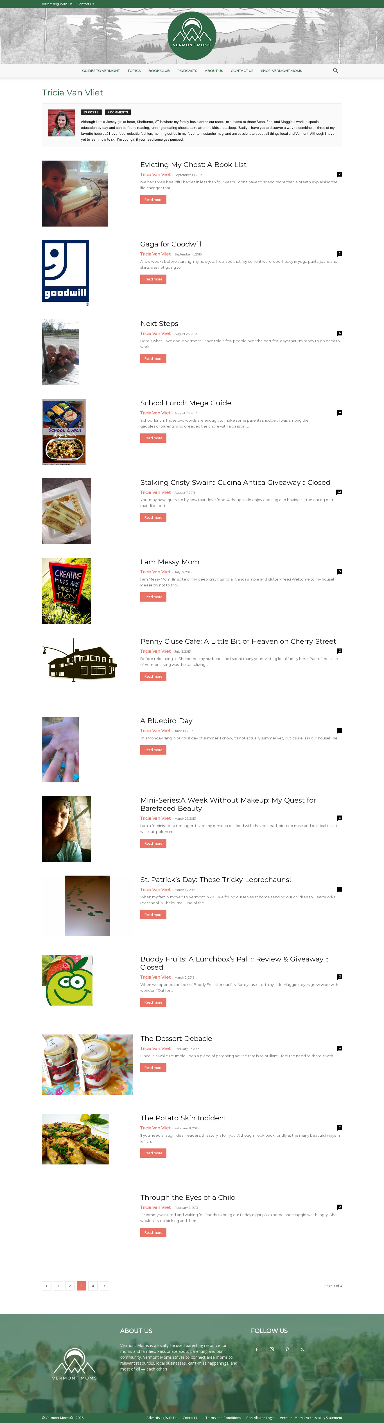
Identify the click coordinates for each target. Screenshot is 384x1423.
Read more (153, 200)
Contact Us (86, 4)
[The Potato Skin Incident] (75, 1139)
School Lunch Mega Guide (185, 403)
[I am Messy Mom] (66, 591)
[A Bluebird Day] (60, 749)
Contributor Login (260, 1417)
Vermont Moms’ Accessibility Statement (311, 1417)
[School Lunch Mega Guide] (64, 432)
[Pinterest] (287, 1349)
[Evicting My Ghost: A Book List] (75, 194)
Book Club (159, 70)
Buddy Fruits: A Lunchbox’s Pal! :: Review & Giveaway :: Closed (234, 963)
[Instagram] (271, 1349)
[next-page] (104, 1285)
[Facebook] (256, 1349)
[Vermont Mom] (192, 36)
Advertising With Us (57, 4)
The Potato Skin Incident (183, 1118)
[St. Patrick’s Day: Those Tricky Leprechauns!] (87, 906)
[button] (335, 71)
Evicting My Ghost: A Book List (193, 164)
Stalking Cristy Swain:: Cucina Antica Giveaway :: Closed (235, 482)
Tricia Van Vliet (155, 174)
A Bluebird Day (166, 720)
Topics (134, 70)
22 (339, 492)
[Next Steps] (60, 352)
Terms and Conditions (223, 1417)
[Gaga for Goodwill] (65, 273)
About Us (214, 70)
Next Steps (159, 323)
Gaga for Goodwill (171, 244)
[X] (302, 1349)
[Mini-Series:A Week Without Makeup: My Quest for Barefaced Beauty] (66, 829)
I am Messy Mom (170, 562)
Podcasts (187, 70)
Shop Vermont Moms (281, 70)
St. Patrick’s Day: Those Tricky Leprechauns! (215, 879)
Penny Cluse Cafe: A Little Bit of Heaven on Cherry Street (238, 641)
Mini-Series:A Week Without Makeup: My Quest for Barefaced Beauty (228, 804)
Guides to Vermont (101, 70)
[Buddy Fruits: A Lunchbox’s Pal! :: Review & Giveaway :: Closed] (67, 980)
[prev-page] (46, 1285)
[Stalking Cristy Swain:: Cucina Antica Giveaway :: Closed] (66, 511)
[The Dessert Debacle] (87, 1064)
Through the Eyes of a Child (188, 1197)
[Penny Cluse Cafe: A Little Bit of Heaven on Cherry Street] (80, 659)
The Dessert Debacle (176, 1038)
